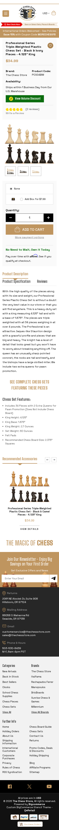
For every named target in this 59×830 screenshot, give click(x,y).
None (17, 188)
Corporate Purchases (8, 757)
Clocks (6, 687)
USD (45, 13)
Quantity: (12, 210)
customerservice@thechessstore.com (26, 631)
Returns (34, 740)
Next (54, 459)
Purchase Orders (32, 824)
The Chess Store (41, 671)
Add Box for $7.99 (35, 199)
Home (5, 726)
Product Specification (16, 281)
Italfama (36, 676)
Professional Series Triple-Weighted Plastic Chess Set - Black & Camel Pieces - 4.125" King (29, 511)
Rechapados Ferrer (42, 681)
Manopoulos (38, 687)
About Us (7, 735)
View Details (29, 529)
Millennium (37, 706)
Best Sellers (9, 681)
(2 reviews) (32, 109)
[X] (29, 787)
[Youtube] (49, 787)
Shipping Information (9, 742)
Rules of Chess (11, 767)
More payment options (29, 237)
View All (6, 712)
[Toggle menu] (5, 13)
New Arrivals (9, 671)
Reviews (42, 281)
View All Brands (40, 712)
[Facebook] (9, 787)
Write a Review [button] (15, 113)
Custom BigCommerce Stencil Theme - (29, 807)
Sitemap (34, 772)
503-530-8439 (11, 648)
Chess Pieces (10, 701)
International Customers (10, 749)
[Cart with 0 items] (54, 13)
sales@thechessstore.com (19, 635)
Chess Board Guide (41, 726)
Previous (47, 459)
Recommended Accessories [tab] (19, 459)
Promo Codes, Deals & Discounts (41, 749)
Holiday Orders (10, 731)
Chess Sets (9, 706)
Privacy (6, 762)
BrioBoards (37, 692)
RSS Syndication (12, 772)
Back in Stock (10, 676)
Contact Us (36, 735)
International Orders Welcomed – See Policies (29, 30)
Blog (32, 762)
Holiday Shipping (39, 755)
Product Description (15, 274)
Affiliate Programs (40, 767)
